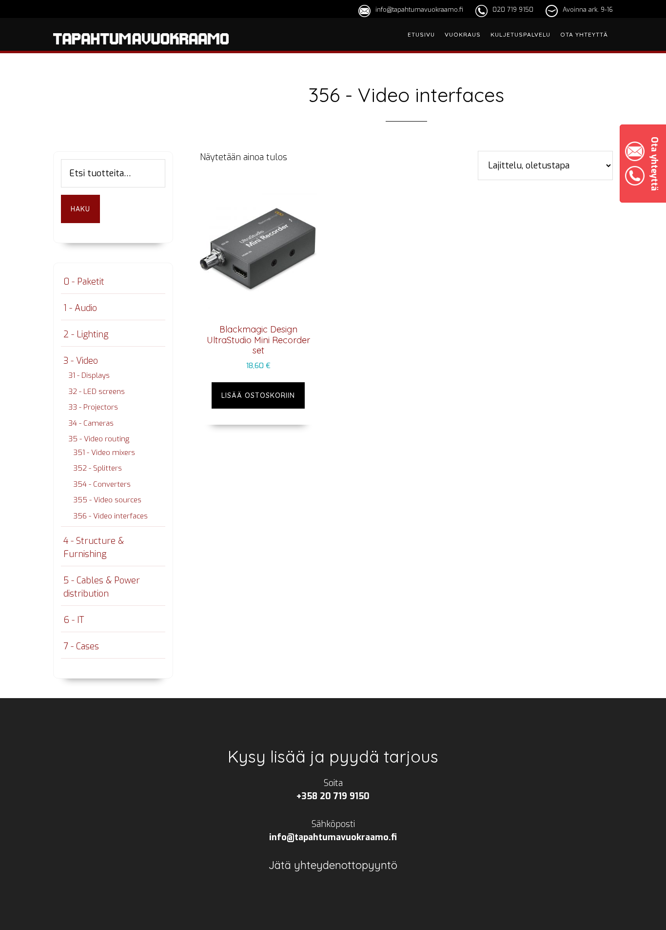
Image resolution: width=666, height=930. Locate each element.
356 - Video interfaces (110, 516)
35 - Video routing (98, 439)
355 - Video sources (107, 500)
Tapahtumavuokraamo (141, 50)
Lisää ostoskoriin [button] (258, 395)
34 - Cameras (91, 423)
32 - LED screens (96, 391)
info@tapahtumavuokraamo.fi (419, 9)
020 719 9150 (512, 9)
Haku (80, 209)
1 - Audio (80, 308)
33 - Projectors (93, 407)
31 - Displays (89, 375)
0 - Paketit (83, 282)
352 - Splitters (97, 468)
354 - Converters (102, 484)
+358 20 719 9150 (333, 796)
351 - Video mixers (104, 452)
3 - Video (80, 361)
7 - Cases (81, 646)
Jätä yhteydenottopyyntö (333, 865)
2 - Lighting (85, 334)
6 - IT (73, 620)
